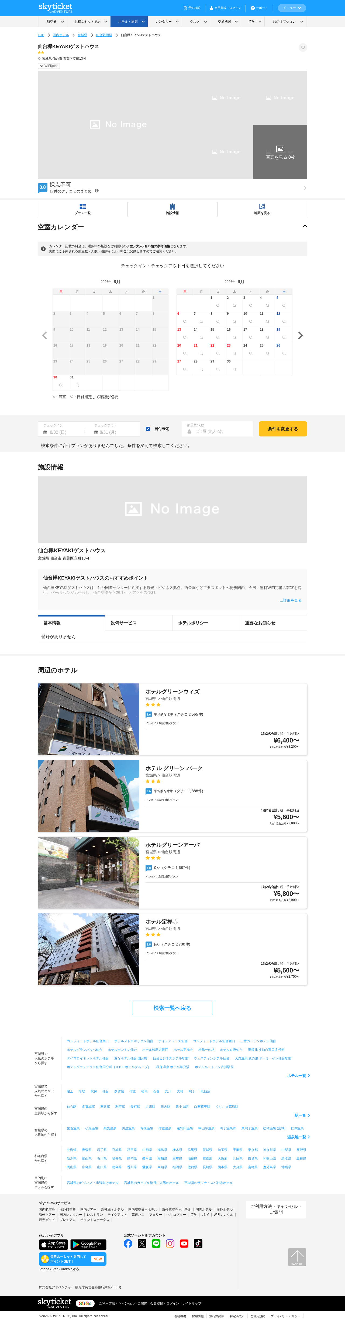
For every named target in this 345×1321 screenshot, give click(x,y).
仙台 (105, 1091)
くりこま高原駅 (227, 1107)
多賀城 (119, 1091)
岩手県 (102, 1150)
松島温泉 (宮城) (274, 1128)
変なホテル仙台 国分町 (130, 1058)
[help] (97, 190)
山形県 (147, 1150)
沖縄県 (286, 1167)
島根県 (301, 1158)
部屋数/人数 (195, 425)
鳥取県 (286, 1158)
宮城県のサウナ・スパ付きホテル (208, 1183)
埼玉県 (222, 1150)
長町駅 (135, 1107)
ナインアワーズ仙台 (173, 1041)
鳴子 (192, 1091)
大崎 (180, 1091)
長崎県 (207, 1167)
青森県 (87, 1150)
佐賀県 (192, 1167)
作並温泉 (164, 1128)
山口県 (102, 1167)
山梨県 (286, 1150)
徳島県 (117, 1167)
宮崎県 (253, 1167)
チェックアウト (105, 425)
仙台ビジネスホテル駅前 (170, 1058)
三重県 (177, 1158)
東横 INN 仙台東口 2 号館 (266, 1050)
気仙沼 (205, 1091)
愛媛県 (147, 1167)
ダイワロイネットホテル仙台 (88, 1058)
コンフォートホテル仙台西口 (214, 1041)
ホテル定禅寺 (183, 1050)
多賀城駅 (88, 1107)
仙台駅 (72, 1107)
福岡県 (177, 1167)
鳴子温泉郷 (228, 1128)
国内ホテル (61, 35)
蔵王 (70, 1091)
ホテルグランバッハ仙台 (84, 1050)
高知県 (162, 1167)
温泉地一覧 (296, 1137)
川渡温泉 (128, 1128)
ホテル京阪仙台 (231, 1050)
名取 (82, 1091)
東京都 (253, 1150)
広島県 (87, 1167)
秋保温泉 (297, 1128)
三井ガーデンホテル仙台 (258, 1041)
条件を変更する (283, 428)
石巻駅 (105, 1107)
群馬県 (192, 1150)
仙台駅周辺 (104, 35)
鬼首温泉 (73, 1128)
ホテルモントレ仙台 (122, 1050)
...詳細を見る (291, 600)
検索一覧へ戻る (172, 1008)
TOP (41, 35)
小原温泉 (91, 1128)
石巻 (156, 1091)
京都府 (207, 1158)
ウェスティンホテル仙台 (211, 1058)
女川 (168, 1091)
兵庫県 (238, 1158)
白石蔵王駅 (202, 1107)
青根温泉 (146, 1128)
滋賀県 (192, 1158)
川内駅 (165, 1107)
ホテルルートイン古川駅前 (214, 1067)
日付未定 (162, 428)
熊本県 (222, 1167)
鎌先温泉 (110, 1128)
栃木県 (177, 1150)
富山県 (87, 1158)
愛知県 (162, 1158)
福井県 (117, 1158)
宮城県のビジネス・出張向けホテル (93, 1183)
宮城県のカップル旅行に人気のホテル (151, 1183)
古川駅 (150, 1107)
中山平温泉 (206, 1128)
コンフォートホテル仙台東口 (88, 1041)
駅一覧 (300, 1115)
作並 (132, 1091)
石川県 (102, 1158)
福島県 (162, 1150)
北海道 (72, 1150)
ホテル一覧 (296, 1075)
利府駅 (120, 1107)
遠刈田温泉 (185, 1128)
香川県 (132, 1167)
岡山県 (72, 1167)
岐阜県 (147, 1158)
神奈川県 (269, 1150)
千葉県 (238, 1150)
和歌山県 (269, 1158)
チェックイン (53, 425)
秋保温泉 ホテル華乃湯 (172, 1067)
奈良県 (253, 1158)
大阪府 (222, 1158)
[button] (280, 152)
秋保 (94, 1091)
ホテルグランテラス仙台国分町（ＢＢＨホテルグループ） (109, 1067)
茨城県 (207, 1150)
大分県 (238, 1167)
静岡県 (132, 1158)
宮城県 (82, 35)
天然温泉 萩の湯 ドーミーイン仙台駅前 (263, 1058)
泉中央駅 (182, 1107)
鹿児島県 (269, 1167)
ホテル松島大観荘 (155, 1050)
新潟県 (72, 1158)
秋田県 (132, 1150)
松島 (144, 1091)
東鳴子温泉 (250, 1128)
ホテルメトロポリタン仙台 (133, 1041)
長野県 (301, 1150)
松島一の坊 (206, 1050)
